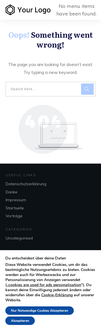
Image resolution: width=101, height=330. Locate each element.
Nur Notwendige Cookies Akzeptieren (39, 310)
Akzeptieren (20, 320)
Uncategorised (19, 238)
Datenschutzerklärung (26, 183)
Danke (11, 192)
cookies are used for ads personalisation (44, 285)
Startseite (15, 208)
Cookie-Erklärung (57, 295)
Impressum (16, 199)
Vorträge (14, 215)
